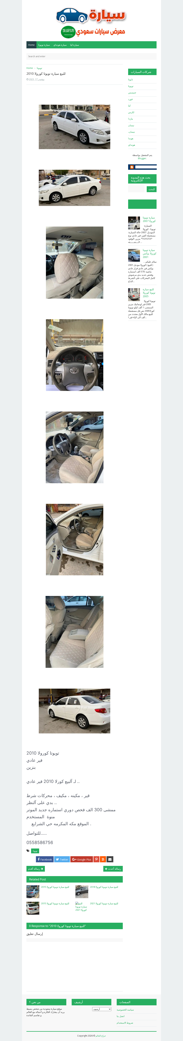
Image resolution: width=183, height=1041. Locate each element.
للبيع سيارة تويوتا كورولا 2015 (55, 886)
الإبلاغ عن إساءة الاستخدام (140, 204)
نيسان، (131, 131)
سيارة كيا (74, 44)
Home (31, 44)
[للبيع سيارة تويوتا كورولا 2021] (81, 908)
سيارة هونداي (60, 44)
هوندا (130, 138)
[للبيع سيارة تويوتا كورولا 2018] (81, 891)
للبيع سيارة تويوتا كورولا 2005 (149, 292)
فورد (130, 99)
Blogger (142, 158)
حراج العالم (101, 1035)
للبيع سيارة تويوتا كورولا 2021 (104, 903)
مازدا (130, 118)
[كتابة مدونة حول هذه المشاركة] (103, 859)
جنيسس (132, 92)
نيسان (131, 125)
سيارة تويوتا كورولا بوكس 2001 (149, 253)
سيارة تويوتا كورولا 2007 (149, 219)
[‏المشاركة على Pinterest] (96, 859)
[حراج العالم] (91, 20)
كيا (129, 105)
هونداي (131, 144)
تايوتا (130, 79)
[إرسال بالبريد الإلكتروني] (110, 859)
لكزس (131, 112)
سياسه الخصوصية (125, 1009)
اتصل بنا (121, 1016)
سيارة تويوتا (44, 44)
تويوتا (35, 850)
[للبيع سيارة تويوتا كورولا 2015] (32, 891)
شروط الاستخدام (125, 1022)
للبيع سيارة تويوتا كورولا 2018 (104, 886)
